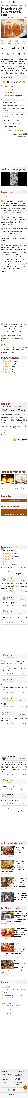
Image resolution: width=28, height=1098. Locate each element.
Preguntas (5, 1079)
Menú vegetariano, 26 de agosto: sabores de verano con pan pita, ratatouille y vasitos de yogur (13, 967)
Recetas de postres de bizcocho (14, 989)
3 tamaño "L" (10, 86)
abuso (24, 591)
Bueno (13, 366)
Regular (14, 372)
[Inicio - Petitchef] (2, 5)
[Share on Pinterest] (24, 54)
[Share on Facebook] (2, 54)
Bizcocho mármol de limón (5, 487)
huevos (6, 86)
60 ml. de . (9, 92)
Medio (13, 369)
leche (12, 92)
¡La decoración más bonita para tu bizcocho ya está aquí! (20, 896)
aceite (12, 96)
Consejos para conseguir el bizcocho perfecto (19, 850)
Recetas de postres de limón (13, 995)
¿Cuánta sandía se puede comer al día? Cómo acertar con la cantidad (20, 933)
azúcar (13, 89)
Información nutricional (18, 130)
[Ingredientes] (2, 549)
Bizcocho (7, 986)
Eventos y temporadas (12, 1005)
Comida (8, 1009)
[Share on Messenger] (8, 54)
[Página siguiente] (26, 574)
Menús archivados (7, 1077)
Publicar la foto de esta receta (14, 514)
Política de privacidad (18, 1074)
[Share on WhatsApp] (13, 54)
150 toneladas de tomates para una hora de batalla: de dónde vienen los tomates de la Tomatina (13, 949)
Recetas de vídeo (7, 1074)
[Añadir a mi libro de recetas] (24, 48)
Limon (6, 992)
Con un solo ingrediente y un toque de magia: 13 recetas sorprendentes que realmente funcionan (14, 917)
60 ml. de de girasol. (13, 96)
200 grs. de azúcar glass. (12, 123)
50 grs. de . (9, 89)
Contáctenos (20, 1071)
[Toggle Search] (21, 2)
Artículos (4, 1082)
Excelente (15, 361)
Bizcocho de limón (10, 998)
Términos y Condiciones (19, 1079)
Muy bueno (15, 364)
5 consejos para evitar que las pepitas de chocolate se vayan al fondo (20, 882)
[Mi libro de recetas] (14, 2)
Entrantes (9, 1013)
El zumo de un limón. (10, 127)
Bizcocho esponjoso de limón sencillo (20, 487)
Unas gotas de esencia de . (15, 105)
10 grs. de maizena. (10, 102)
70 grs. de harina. (9, 99)
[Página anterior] (14, 574)
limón (24, 105)
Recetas (4, 1071)
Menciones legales (18, 1083)
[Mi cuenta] (17, 2)
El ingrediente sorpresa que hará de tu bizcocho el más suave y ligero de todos (13, 866)
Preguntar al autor (15, 500)
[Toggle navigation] (25, 2)
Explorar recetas (7, 1003)
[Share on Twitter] (19, 54)
